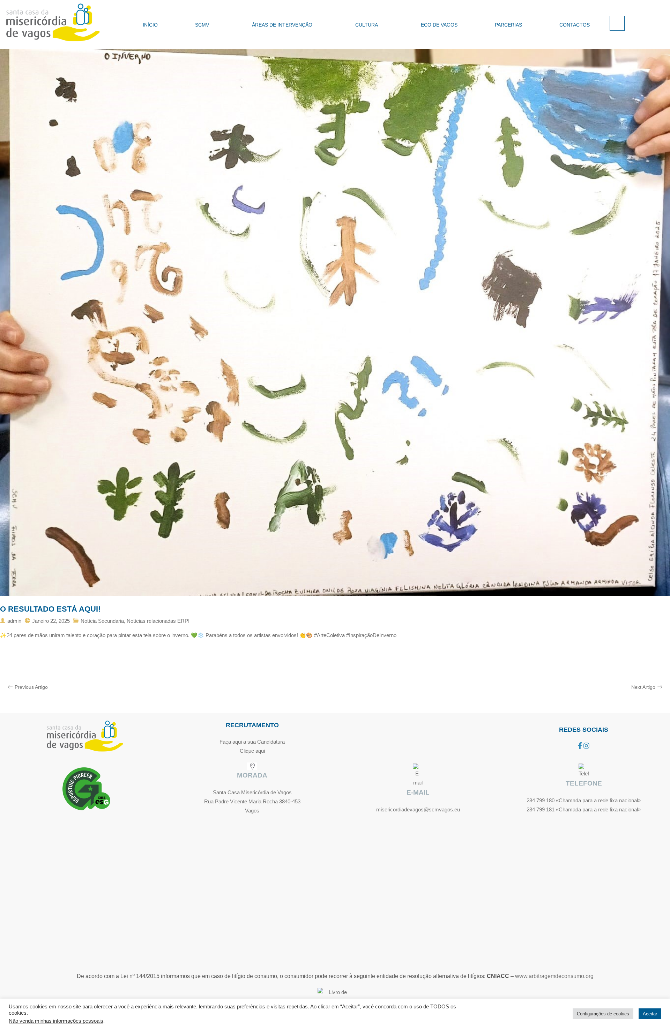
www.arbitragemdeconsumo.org (554, 976)
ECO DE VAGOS (439, 25)
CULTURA (366, 25)
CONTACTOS (574, 25)
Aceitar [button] (650, 1013)
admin (14, 621)
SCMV (202, 25)
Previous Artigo (31, 687)
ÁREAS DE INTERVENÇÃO (282, 25)
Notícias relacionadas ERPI (158, 621)
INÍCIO (150, 25)
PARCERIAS (508, 25)
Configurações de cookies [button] (603, 1013)
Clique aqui (252, 751)
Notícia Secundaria (102, 621)
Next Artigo (643, 687)
